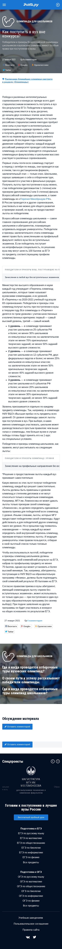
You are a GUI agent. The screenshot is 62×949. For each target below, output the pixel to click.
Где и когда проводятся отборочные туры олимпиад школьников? (30, 691)
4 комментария (30, 59)
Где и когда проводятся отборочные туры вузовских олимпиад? (30, 669)
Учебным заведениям (31, 918)
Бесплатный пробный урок (31, 817)
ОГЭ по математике (31, 881)
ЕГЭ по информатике (31, 852)
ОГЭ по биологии (31, 891)
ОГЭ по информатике (31, 896)
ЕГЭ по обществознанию (31, 843)
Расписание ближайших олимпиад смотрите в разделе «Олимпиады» (27, 80)
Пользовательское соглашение (31, 924)
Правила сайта (31, 929)
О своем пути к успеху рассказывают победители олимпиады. (31, 680)
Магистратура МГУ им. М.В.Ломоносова (31, 782)
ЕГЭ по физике (31, 857)
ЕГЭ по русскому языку (31, 833)
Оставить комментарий (18, 726)
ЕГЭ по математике (31, 838)
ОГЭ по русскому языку (31, 877)
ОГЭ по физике (31, 900)
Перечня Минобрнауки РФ (35, 199)
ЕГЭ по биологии (31, 847)
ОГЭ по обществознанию (31, 886)
